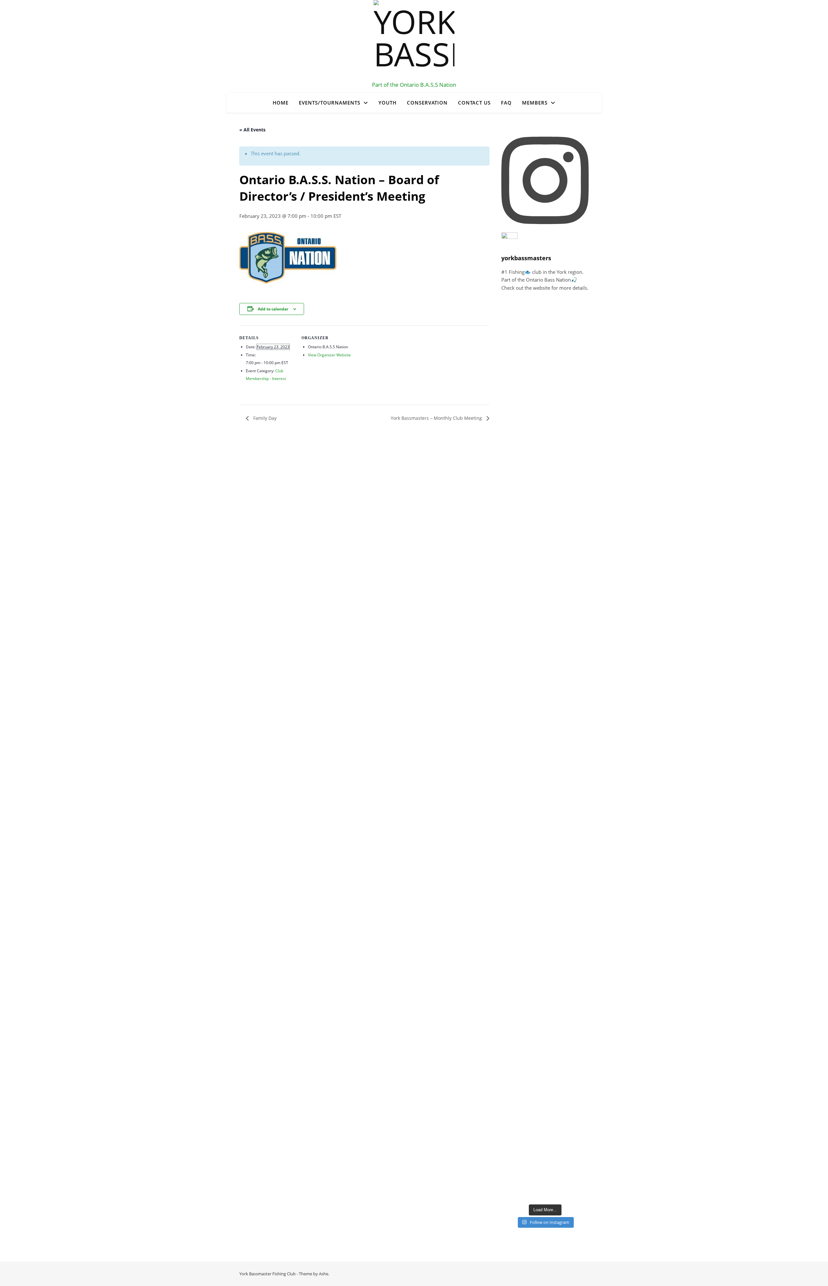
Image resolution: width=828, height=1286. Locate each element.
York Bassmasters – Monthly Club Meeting (437, 418)
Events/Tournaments (329, 102)
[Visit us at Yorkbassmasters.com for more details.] (516, 882)
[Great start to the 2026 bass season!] (516, 316)
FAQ (506, 102)
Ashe (323, 1274)
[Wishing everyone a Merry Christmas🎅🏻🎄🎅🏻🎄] (516, 1109)
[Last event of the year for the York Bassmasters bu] (516, 1016)
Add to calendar (273, 309)
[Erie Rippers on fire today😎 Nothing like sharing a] (516, 1165)
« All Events (252, 130)
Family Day (264, 418)
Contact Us (474, 102)
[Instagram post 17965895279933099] (516, 351)
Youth (387, 102)
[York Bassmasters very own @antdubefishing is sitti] (516, 499)
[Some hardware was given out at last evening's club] (516, 775)
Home (281, 102)
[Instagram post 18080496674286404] (516, 925)
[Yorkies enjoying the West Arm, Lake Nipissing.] (516, 395)
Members (535, 102)
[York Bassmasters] (414, 40)
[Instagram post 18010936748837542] (516, 842)
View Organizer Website (329, 355)
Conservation (427, 102)
